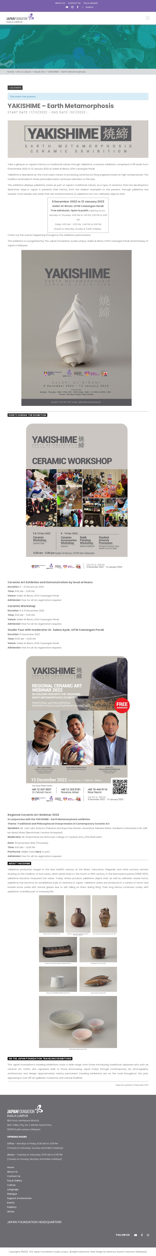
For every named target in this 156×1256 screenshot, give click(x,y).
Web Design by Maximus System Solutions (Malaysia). (118, 1251)
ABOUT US (60, 3)
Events (11, 1202)
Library (10, 1211)
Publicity (11, 1207)
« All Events (15, 87)
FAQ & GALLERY (91, 3)
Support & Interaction (19, 1198)
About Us (12, 1171)
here (38, 851)
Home (10, 1167)
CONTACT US (74, 3)
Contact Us (13, 1176)
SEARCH (89, 7)
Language (12, 1189)
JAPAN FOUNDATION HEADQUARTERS (34, 1222)
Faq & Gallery (14, 1180)
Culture (11, 1185)
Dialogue (12, 1193)
